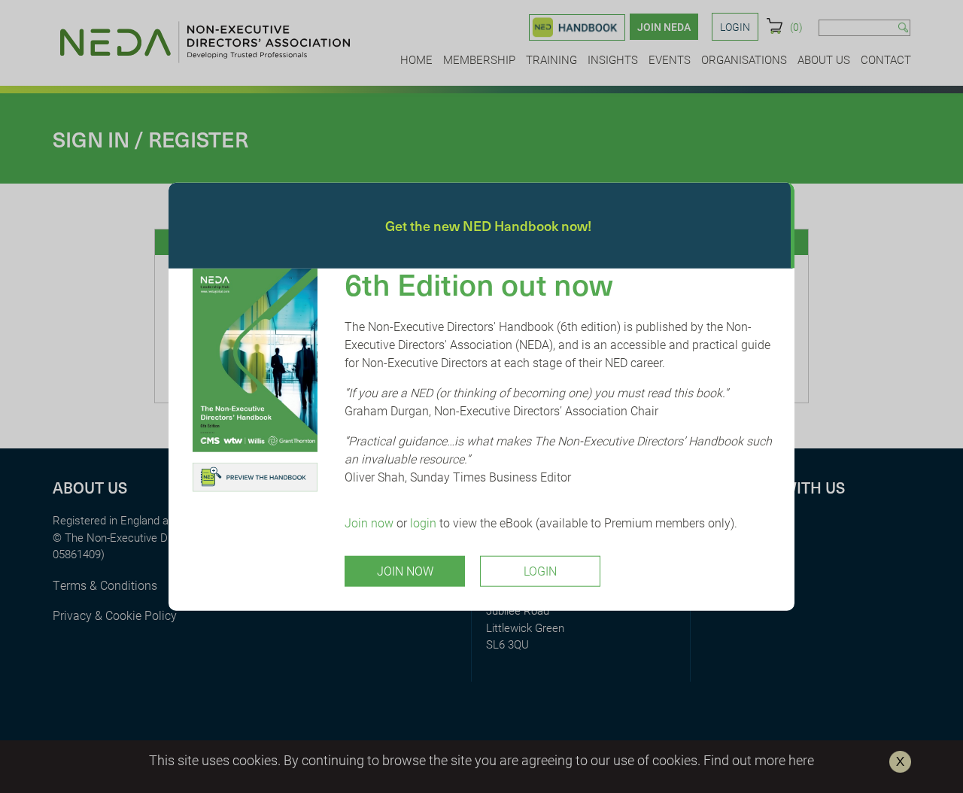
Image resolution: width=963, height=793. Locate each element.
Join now (369, 522)
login (423, 522)
